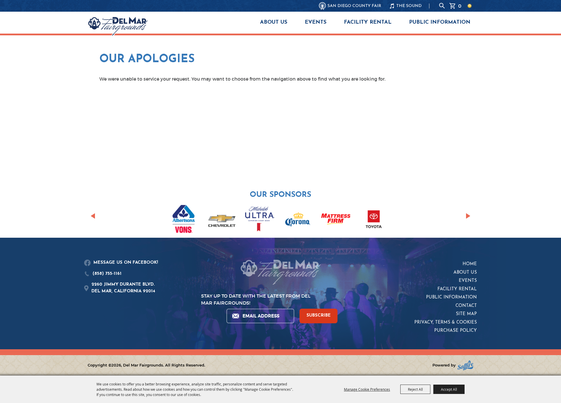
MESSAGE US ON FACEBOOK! (126, 262)
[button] (93, 216)
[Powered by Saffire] (465, 365)
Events (315, 22)
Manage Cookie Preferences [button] (367, 389)
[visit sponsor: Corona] (298, 220)
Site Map (466, 314)
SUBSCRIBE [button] (319, 315)
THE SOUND (409, 6)
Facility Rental (368, 22)
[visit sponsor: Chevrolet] (222, 220)
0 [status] (459, 6)
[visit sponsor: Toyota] (374, 220)
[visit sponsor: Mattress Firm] (336, 220)
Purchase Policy (455, 331)
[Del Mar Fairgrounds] (118, 26)
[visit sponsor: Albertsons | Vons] (184, 220)
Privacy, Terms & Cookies (445, 322)
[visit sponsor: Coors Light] (260, 220)
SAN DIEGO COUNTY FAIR (354, 6)
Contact (466, 306)
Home (470, 264)
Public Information (439, 22)
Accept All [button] (449, 389)
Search (442, 6)
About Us (273, 22)
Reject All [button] (415, 389)
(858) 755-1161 (107, 274)
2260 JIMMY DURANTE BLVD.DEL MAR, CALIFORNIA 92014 (123, 287)
